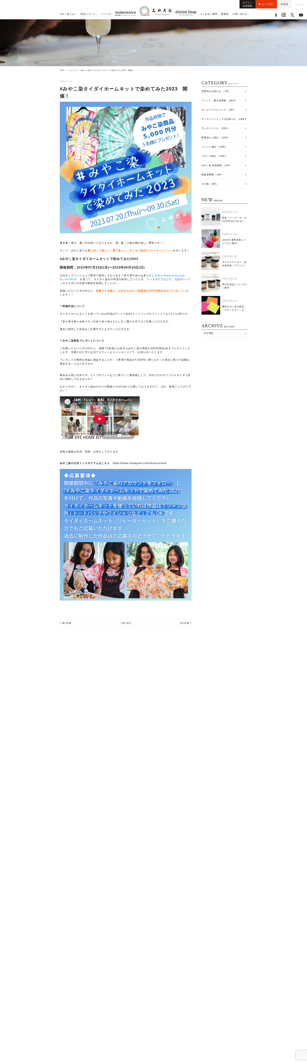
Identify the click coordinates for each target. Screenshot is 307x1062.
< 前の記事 (65, 623)
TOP (62, 70)
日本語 (284, 4)
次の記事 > (186, 623)
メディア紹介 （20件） (214, 156)
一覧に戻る (125, 623)
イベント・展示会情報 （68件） (219, 100)
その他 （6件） (210, 184)
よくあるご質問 (208, 14)
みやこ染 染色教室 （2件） (216, 165)
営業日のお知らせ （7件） (216, 91)
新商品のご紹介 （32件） (215, 137)
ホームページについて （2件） (218, 109)
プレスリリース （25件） (215, 128)
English (299, 4)
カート (267, 4)
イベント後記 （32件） (214, 147)
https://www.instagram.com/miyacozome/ (140, 463)
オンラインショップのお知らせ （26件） (224, 119)
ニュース (106, 14)
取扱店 (224, 14)
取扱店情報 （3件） (212, 174)
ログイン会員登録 (247, 4)
